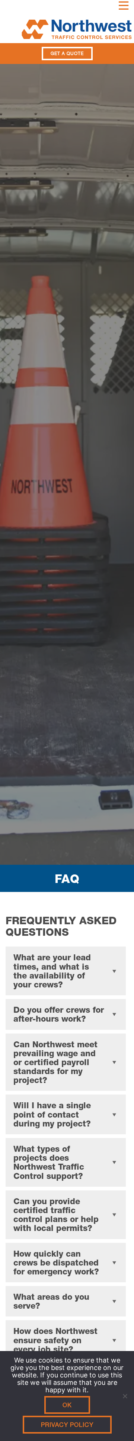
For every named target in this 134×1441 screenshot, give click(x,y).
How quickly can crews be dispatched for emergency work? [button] (56, 1262)
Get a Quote (67, 53)
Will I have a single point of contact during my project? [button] (52, 1114)
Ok (67, 1405)
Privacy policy (67, 1424)
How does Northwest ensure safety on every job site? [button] (55, 1340)
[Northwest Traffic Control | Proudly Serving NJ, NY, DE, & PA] (67, 27)
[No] (124, 1396)
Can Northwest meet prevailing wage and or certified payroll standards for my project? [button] (55, 1062)
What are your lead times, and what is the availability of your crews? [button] (52, 970)
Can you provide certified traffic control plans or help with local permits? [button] (56, 1214)
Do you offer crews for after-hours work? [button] (58, 1014)
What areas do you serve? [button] (51, 1301)
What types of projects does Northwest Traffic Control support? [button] (48, 1162)
